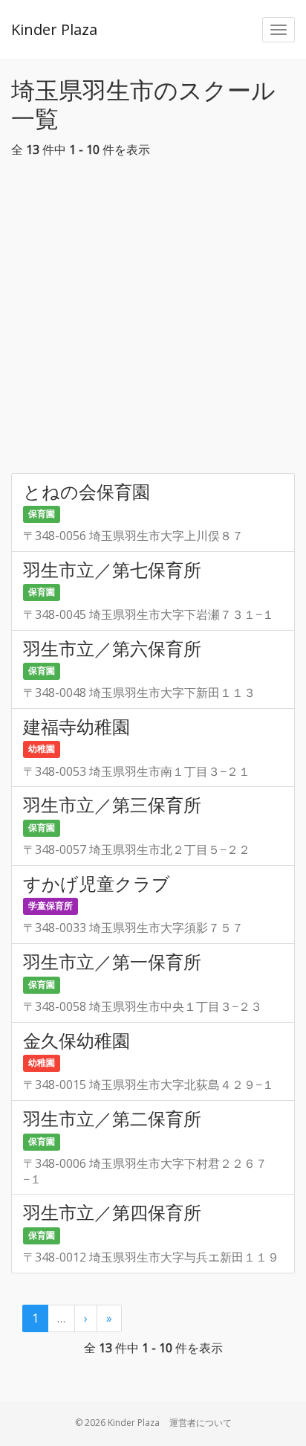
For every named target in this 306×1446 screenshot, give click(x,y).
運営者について (200, 1422)
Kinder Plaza (54, 29)
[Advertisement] (153, 320)
